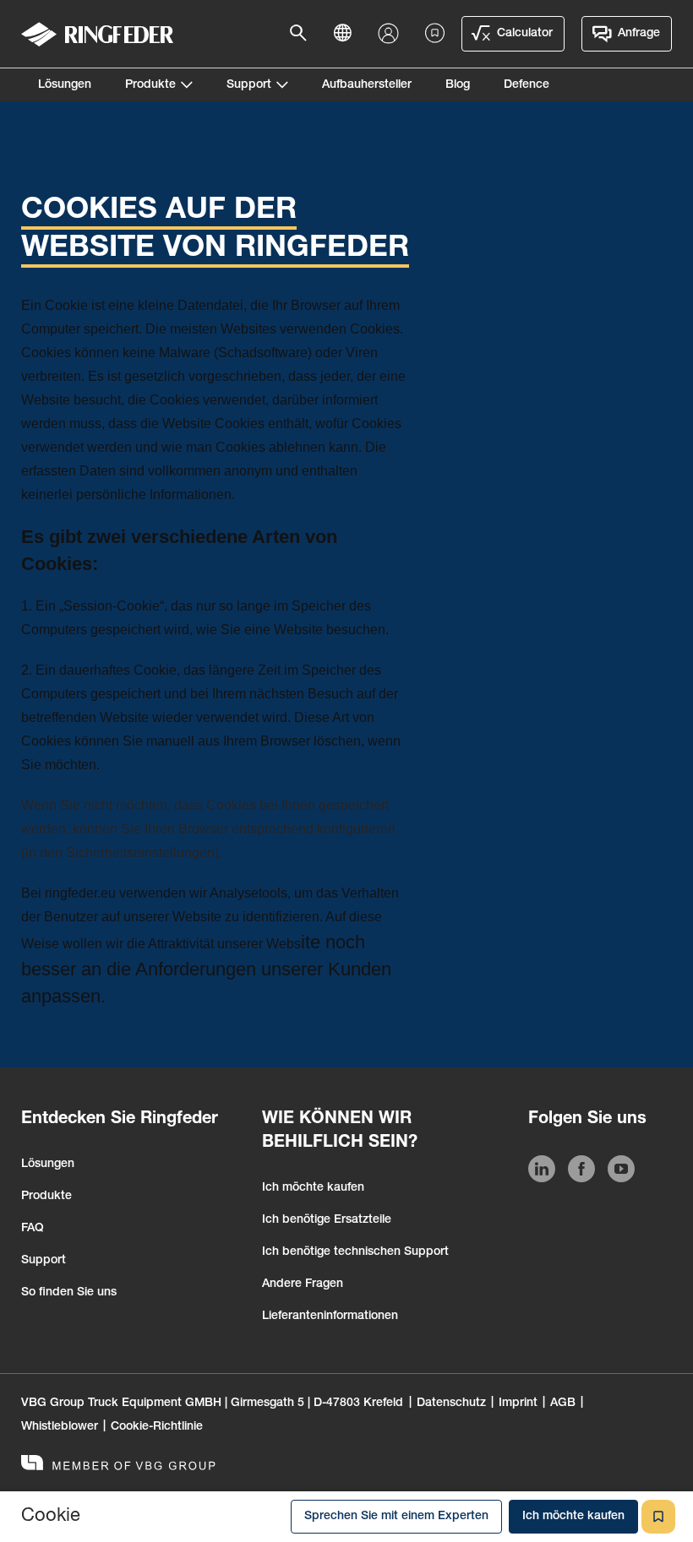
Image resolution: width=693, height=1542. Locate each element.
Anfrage (639, 34)
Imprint (518, 1403)
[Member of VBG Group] (118, 1464)
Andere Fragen (302, 1284)
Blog (457, 85)
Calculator (525, 34)
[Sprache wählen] (347, 34)
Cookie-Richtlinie (157, 1427)
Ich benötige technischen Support (355, 1252)
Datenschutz (451, 1403)
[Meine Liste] (435, 34)
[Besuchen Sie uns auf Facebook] (581, 1172)
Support (248, 85)
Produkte (150, 85)
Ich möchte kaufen (313, 1188)
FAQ (32, 1229)
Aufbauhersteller (367, 85)
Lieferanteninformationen (330, 1316)
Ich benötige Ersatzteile (326, 1220)
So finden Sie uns (69, 1293)
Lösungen (64, 85)
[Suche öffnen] (303, 34)
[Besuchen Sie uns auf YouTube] (621, 1172)
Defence (526, 85)
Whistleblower (59, 1427)
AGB (563, 1403)
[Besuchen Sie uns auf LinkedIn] (541, 1172)
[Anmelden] (392, 34)
